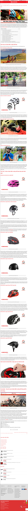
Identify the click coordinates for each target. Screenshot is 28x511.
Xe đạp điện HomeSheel (4, 441)
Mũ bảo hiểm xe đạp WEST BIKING (6, 40)
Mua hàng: (14, 0)
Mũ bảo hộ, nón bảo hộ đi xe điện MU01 (7, 35)
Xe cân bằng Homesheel (4, 442)
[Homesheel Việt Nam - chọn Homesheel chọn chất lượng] (14, 2)
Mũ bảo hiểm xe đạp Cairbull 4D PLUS (7, 39)
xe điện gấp (6, 419)
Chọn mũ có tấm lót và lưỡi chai (6, 32)
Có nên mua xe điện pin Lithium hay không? (7, 433)
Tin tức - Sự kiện (7, 4)
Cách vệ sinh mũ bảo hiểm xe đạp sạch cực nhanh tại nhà (8, 41)
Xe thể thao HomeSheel (4, 439)
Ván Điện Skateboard (3, 444)
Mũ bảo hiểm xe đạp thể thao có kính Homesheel (8, 36)
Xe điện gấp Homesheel (4, 440)
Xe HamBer (2, 445)
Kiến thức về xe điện (3, 4)
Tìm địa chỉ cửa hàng (6, 0)
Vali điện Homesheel (3, 446)
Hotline (24, 502)
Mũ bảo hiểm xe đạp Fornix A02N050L (7, 37)
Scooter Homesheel (3, 443)
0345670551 (24, 506)
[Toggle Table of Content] (19, 29)
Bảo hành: (22, 0)
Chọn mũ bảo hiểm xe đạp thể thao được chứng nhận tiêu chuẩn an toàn (10, 31)
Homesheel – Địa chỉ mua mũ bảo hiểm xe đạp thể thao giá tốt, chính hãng (10, 42)
